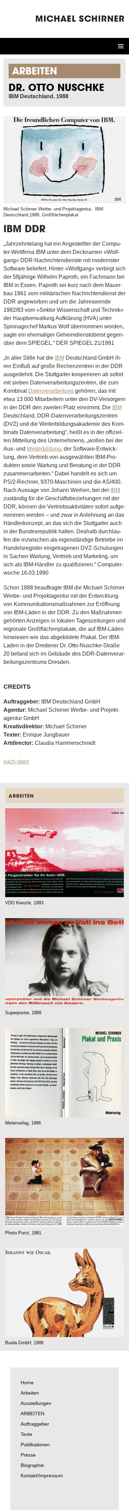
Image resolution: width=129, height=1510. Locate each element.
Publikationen (35, 1444)
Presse (28, 1455)
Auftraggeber (35, 1424)
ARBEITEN (32, 1413)
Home (27, 1382)
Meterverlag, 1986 (23, 1123)
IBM (59, 358)
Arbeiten (30, 1393)
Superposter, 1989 (23, 1012)
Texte (26, 1434)
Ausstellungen (36, 1403)
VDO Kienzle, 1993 (24, 902)
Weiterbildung (44, 449)
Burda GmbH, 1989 (24, 1342)
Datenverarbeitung (51, 391)
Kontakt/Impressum (42, 1475)
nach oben (16, 761)
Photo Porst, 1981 (23, 1232)
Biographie (32, 1465)
